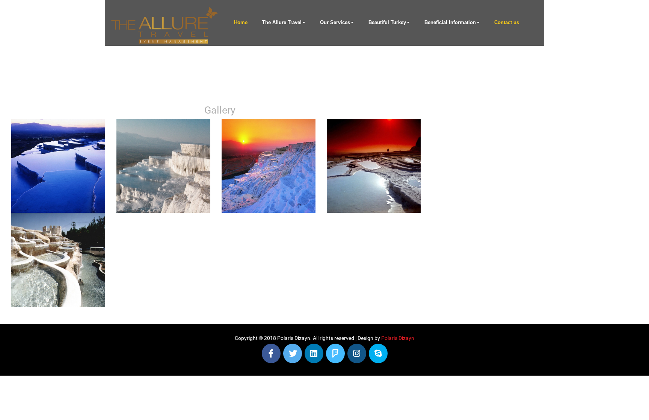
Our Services (335, 22)
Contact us (506, 22)
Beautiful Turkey (387, 22)
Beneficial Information (450, 22)
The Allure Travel (282, 22)
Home (241, 22)
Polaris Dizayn (397, 338)
